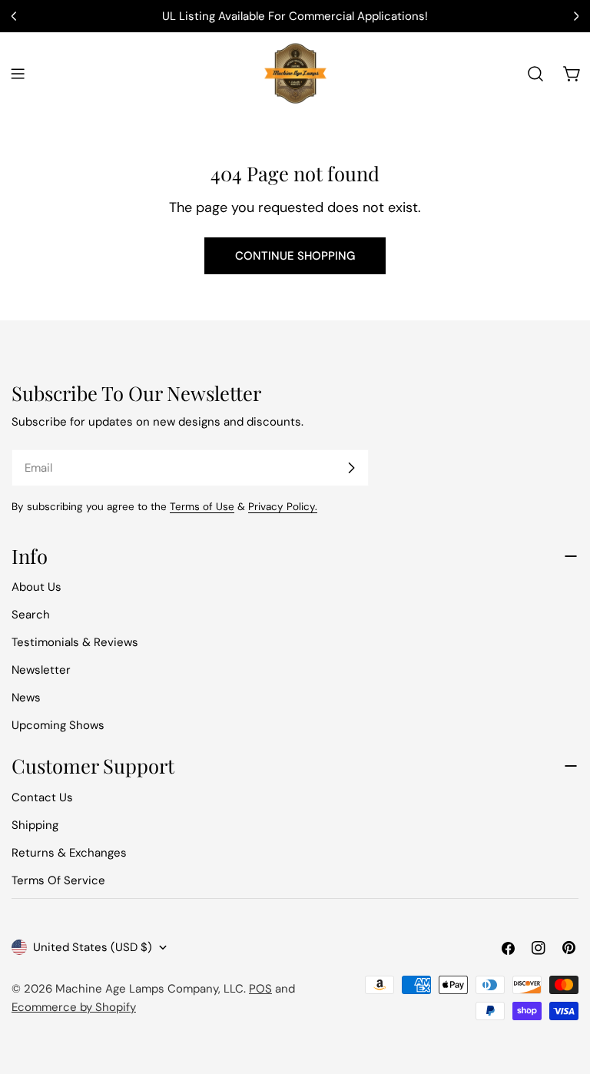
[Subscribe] (351, 468)
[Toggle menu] (17, 73)
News (26, 697)
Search (31, 614)
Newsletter (41, 670)
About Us (36, 587)
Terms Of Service (58, 880)
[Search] (535, 73)
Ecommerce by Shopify (74, 1007)
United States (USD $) (92, 947)
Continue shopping (295, 256)
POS (260, 988)
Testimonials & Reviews (75, 642)
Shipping (35, 825)
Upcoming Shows (58, 725)
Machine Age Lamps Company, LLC (149, 988)
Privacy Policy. (282, 506)
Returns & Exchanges (69, 852)
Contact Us (42, 797)
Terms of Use (202, 506)
